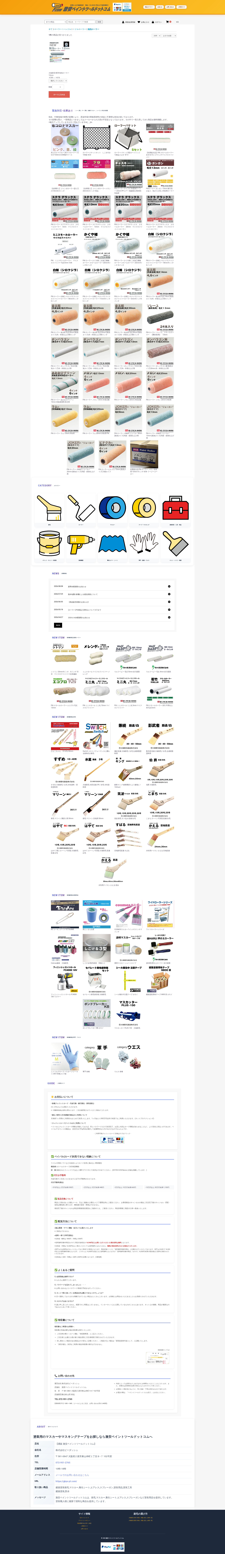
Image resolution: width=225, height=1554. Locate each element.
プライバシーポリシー (84, 1520)
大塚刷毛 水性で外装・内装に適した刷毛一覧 (140, 1517)
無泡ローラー (93, 29)
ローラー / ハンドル (62, 29)
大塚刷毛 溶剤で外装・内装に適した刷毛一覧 (140, 1520)
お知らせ (160, 7)
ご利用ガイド (181, 7)
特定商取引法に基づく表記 (84, 1523)
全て (50, 29)
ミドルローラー (79, 29)
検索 (99, 22)
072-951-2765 (63, 1462)
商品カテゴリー (149, 7)
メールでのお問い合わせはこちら (72, 1475)
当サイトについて (84, 1517)
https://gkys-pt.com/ (66, 1481)
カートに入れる (59, 94)
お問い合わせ (170, 7)
